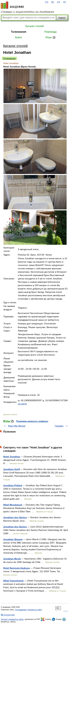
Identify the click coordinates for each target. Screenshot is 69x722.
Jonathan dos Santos (15, 517)
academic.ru (12, 5)
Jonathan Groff (11, 469)
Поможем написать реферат (32, 421)
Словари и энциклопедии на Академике (27, 11)
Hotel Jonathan (11, 456)
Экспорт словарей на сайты (12, 619)
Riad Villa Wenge (16, 426)
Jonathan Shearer (13, 539)
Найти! (61, 17)
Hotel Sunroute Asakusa (16, 568)
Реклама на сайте (34, 610)
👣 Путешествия (8, 615)
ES (58, 2)
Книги (18, 37)
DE (52, 2)
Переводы (50, 31)
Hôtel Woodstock (12, 504)
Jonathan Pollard (12, 485)
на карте (22, 403)
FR (64, 2)
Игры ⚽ (51, 37)
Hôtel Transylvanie (13, 580)
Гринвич (59, 426)
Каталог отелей (35, 26)
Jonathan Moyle (12, 558)
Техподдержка (20, 610)
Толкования (18, 31)
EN (46, 2)
